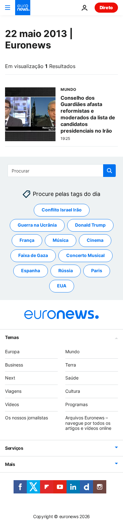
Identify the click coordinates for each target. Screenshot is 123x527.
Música (60, 240)
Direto (106, 7)
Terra (70, 364)
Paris (96, 270)
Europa (12, 351)
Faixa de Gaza (33, 255)
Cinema (95, 240)
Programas (76, 404)
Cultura (72, 391)
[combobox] (62, 170)
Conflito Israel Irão (62, 209)
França (27, 240)
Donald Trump (90, 225)
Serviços (14, 448)
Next (10, 377)
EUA (61, 285)
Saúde (72, 377)
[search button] (109, 170)
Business (14, 364)
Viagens (13, 391)
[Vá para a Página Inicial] (22, 7)
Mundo (72, 351)
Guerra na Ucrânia (37, 225)
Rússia (65, 270)
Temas (12, 337)
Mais (10, 464)
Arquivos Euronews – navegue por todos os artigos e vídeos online (88, 423)
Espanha (30, 270)
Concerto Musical (85, 255)
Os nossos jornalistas (26, 417)
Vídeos (12, 404)
